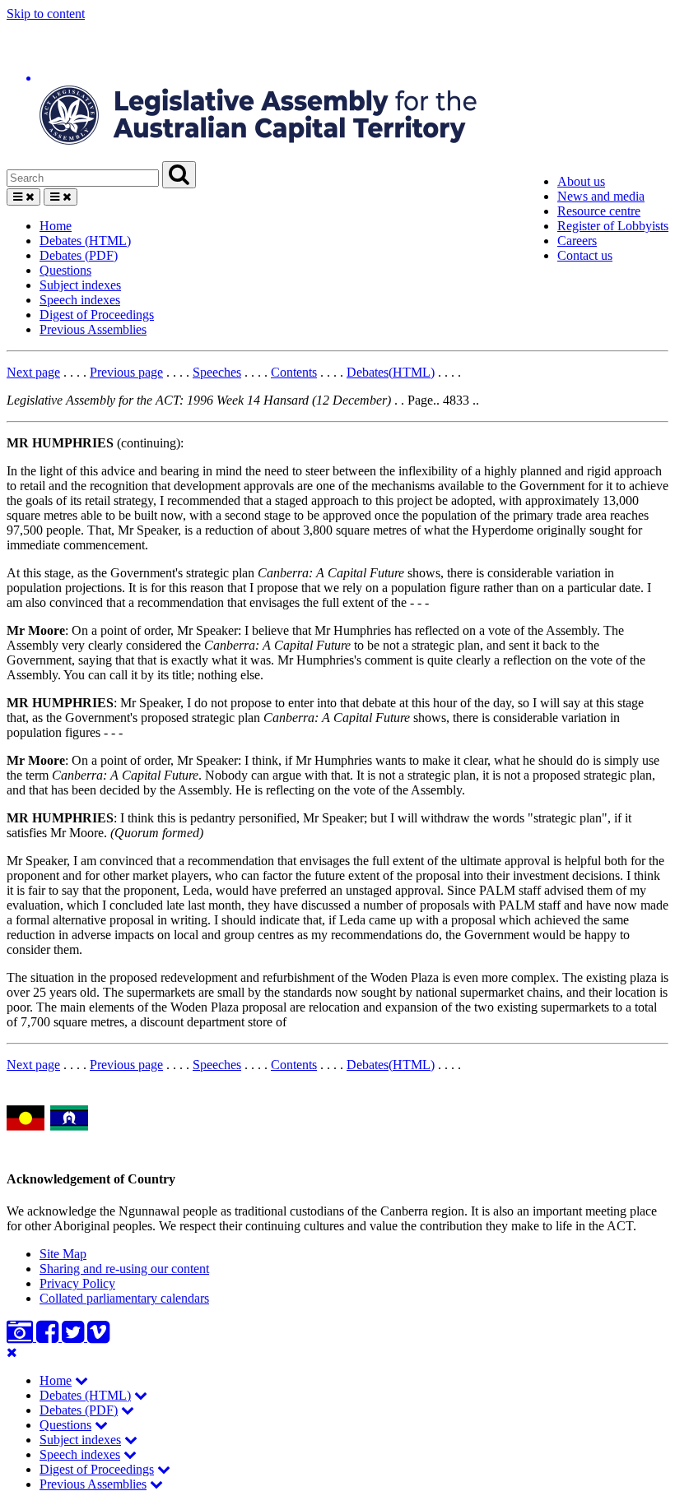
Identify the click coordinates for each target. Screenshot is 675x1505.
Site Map (63, 1254)
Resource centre (598, 211)
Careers (577, 241)
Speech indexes (80, 300)
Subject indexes (80, 285)
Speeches (217, 372)
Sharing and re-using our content (124, 1269)
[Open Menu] (23, 197)
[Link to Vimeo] (98, 1337)
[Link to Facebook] (49, 1337)
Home (56, 226)
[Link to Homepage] (337, 91)
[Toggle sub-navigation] (81, 1380)
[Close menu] (12, 1352)
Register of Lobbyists (612, 226)
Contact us (584, 255)
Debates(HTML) (391, 372)
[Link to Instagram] (21, 1337)
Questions (65, 270)
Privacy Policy (77, 1283)
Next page (33, 372)
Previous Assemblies (93, 329)
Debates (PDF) (79, 255)
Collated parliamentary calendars (124, 1298)
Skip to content (46, 14)
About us (581, 181)
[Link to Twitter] (74, 1337)
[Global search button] (179, 174)
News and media (601, 196)
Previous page (126, 372)
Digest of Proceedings (97, 315)
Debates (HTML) (85, 241)
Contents (294, 372)
